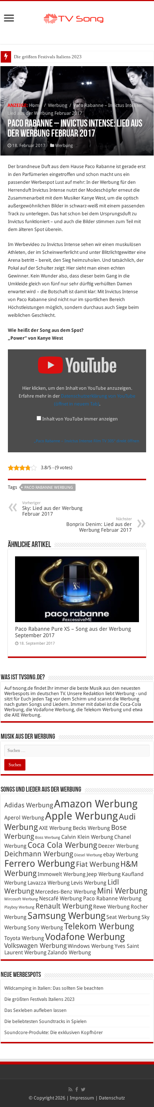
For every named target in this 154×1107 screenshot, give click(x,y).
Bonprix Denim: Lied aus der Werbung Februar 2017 (99, 525)
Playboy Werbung (19, 907)
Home (35, 105)
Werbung (57, 105)
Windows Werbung (91, 946)
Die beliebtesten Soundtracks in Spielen (45, 1021)
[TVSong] (77, 17)
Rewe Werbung (111, 907)
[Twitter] (83, 1089)
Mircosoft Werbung (21, 899)
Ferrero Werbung (39, 863)
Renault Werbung (63, 906)
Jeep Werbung (104, 874)
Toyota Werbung (24, 938)
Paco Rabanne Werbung (48, 487)
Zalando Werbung (69, 952)
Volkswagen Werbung (35, 945)
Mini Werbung (122, 890)
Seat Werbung (123, 917)
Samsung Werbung (66, 915)
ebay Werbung (120, 854)
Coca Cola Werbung (62, 845)
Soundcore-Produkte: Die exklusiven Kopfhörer (53, 1032)
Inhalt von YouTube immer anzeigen (80, 419)
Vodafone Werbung (85, 936)
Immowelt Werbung (62, 874)
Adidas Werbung (28, 805)
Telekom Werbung (99, 926)
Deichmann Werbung (38, 854)
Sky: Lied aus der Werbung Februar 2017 (52, 509)
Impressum (82, 1098)
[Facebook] (76, 1089)
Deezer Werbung (118, 846)
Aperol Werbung (24, 818)
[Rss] (70, 1089)
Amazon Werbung (96, 804)
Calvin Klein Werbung (87, 837)
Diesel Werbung (88, 855)
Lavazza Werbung (49, 883)
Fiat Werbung (97, 864)
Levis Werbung (88, 883)
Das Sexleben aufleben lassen (35, 1010)
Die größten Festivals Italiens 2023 (48, 56)
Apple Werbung (81, 816)
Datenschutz (112, 1098)
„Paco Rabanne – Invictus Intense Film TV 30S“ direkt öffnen (86, 441)
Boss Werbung (47, 837)
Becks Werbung (91, 828)
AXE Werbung (55, 828)
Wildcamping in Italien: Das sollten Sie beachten (54, 988)
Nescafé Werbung (60, 898)
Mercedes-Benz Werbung (65, 892)
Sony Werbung (45, 927)
